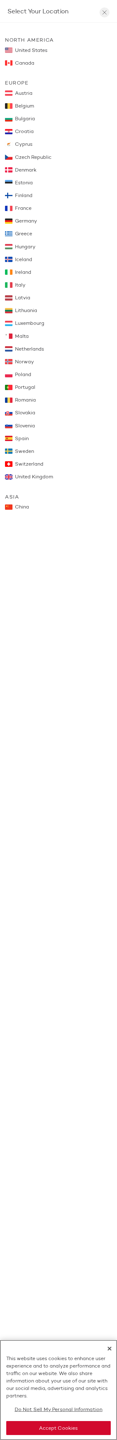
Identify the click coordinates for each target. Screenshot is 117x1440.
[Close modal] (105, 12)
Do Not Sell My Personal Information (59, 1409)
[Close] (109, 1348)
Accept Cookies (58, 1428)
